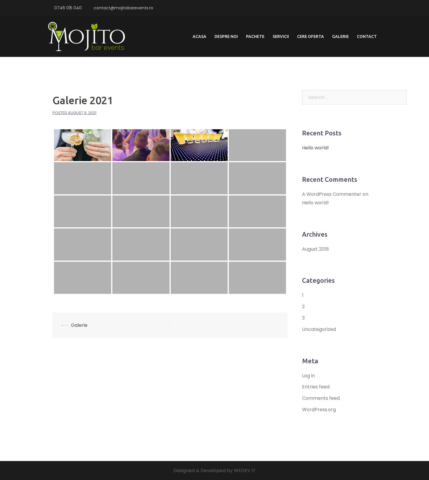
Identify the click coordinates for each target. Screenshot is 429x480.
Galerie (79, 325)
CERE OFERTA (310, 36)
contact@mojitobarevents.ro (123, 8)
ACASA (199, 36)
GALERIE (340, 36)
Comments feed (321, 398)
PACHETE (255, 36)
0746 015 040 (68, 8)
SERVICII (281, 36)
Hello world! (315, 147)
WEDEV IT (245, 470)
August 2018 (315, 249)
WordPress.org (319, 409)
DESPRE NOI (226, 36)
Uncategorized (319, 329)
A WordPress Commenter (331, 194)
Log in (308, 375)
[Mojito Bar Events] (86, 36)
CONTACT (367, 36)
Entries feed (315, 386)
